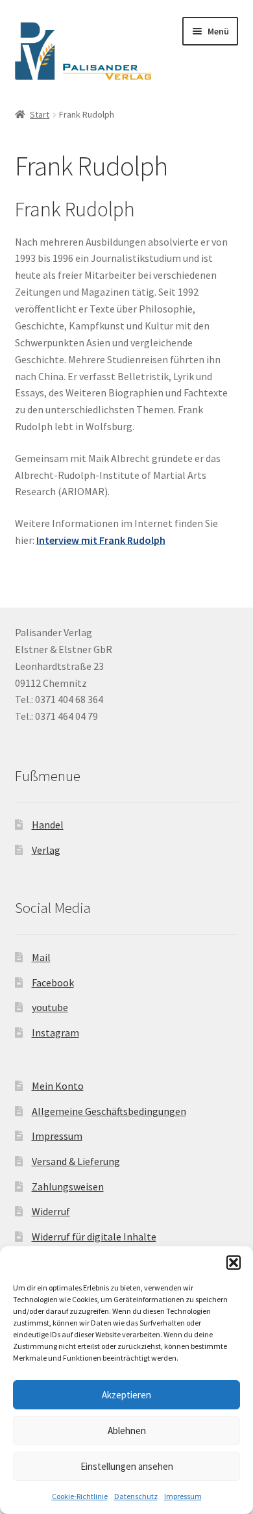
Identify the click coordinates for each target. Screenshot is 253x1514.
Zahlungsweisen (68, 1186)
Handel (48, 824)
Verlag (46, 849)
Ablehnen (127, 1430)
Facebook (53, 982)
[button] (233, 1262)
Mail (41, 957)
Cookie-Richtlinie (80, 1496)
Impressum (183, 1496)
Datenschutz (136, 1496)
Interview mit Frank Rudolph (100, 539)
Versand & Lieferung (76, 1161)
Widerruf (51, 1211)
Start (39, 114)
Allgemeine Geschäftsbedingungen (109, 1111)
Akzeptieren (126, 1395)
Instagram (55, 1032)
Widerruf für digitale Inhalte (94, 1236)
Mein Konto (58, 1085)
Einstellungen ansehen (126, 1466)
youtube (50, 1007)
